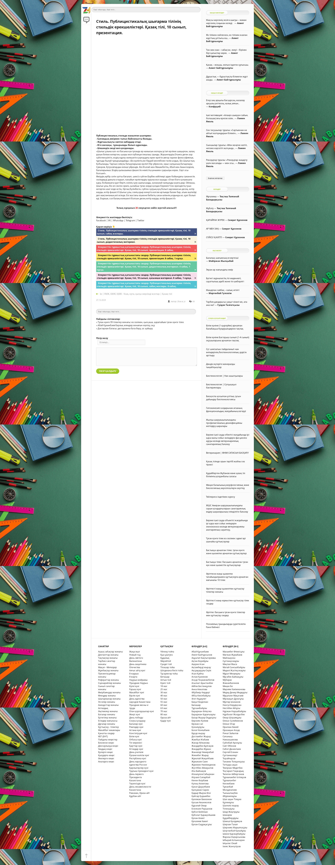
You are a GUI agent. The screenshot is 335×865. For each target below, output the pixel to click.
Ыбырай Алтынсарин (234, 840)
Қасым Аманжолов (201, 802)
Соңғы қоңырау (137, 720)
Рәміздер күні (136, 727)
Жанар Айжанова (201, 742)
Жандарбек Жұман (201, 749)
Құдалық (164, 657)
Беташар (164, 676)
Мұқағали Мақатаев (233, 695)
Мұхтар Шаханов (231, 701)
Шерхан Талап (230, 824)
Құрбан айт (135, 796)
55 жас (163, 701)
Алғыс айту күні (137, 670)
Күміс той (165, 683)
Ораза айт (165, 717)
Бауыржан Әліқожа (201, 711)
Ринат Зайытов (230, 733)
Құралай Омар (199, 805)
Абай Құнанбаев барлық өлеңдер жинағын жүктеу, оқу (126, 325)
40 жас (163, 695)
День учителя (136, 752)
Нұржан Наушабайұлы (234, 711)
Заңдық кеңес (105, 749)
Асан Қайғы (198, 673)
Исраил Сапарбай (201, 777)
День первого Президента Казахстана (136, 777)
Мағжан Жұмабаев (232, 654)
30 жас (163, 692)
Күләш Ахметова (200, 783)
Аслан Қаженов (200, 676)
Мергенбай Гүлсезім (220, 293)
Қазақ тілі (167, 293)
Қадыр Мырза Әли (201, 793)
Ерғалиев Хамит (200, 821)
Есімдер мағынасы (107, 720)
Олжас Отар (229, 723)
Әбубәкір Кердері (201, 692)
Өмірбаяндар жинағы (109, 692)
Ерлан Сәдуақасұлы (202, 824)
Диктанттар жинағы (108, 654)
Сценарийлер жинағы (109, 683)
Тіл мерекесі (135, 742)
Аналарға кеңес (106, 761)
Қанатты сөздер (106, 733)
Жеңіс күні (134, 714)
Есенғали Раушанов (202, 808)
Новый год (134, 654)
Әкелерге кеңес (106, 758)
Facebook (101, 220)
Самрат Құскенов (237, 220)
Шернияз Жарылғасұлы (235, 827)
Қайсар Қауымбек (201, 796)
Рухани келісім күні (139, 755)
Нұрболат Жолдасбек (234, 714)
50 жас (163, 698)
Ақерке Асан (198, 664)
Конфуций (215, 106)
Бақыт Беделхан (200, 701)
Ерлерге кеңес (105, 752)
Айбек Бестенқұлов (201, 686)
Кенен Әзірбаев (200, 780)
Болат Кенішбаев (200, 730)
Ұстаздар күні (136, 749)
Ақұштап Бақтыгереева (204, 657)
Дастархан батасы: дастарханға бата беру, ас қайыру (125, 328)
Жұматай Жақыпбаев (202, 758)
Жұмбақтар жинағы (108, 670)
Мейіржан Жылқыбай (221, 261)
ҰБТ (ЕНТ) (103, 736)
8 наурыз (134, 673)
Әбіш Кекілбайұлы (201, 695)
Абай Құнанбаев (200, 651)
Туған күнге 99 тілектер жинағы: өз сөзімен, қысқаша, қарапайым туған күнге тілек (141, 322)
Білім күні (134, 736)
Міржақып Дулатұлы (233, 698)
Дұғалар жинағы (106, 723)
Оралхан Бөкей (231, 727)
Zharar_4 (181, 301)
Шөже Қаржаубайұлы (234, 833)
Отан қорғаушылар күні (141, 711)
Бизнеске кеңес (106, 742)
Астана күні (135, 730)
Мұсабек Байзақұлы (233, 676)
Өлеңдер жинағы (107, 695)
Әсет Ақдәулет (199, 698)
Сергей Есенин (230, 752)
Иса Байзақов (199, 771)
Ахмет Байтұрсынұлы (221, 67)
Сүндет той (166, 664)
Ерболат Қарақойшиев (203, 815)
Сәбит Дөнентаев (232, 749)
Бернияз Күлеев (200, 720)
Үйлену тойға (167, 651)
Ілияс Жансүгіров (232, 846)
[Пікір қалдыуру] (86, 19)
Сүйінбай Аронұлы (232, 742)
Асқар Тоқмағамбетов (203, 679)
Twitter (140, 220)
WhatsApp (118, 220)
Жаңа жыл (134, 651)
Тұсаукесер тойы (169, 673)
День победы (136, 717)
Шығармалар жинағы (109, 698)
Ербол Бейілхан (200, 811)
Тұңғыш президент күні (141, 771)
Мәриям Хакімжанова (234, 689)
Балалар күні (136, 723)
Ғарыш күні (135, 689)
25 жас (163, 689)
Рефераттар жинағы (108, 679)
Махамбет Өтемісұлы (233, 651)
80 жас (163, 714)
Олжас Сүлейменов (233, 720)
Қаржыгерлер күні (138, 767)
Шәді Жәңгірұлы (231, 811)
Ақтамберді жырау (201, 667)
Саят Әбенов (229, 745)
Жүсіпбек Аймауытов (202, 767)
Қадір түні (165, 720)
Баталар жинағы (106, 714)
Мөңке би (228, 686)
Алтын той (165, 679)
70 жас (163, 711)
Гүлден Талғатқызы (228, 305)
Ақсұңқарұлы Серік (201, 670)
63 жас (163, 708)
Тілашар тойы (167, 667)
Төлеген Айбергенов (233, 774)
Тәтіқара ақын (230, 764)
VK (109, 220)
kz (101, 293)
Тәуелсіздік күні (137, 783)
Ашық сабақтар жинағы (110, 651)
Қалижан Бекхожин (202, 799)
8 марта (133, 676)
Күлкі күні (134, 686)
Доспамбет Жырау (201, 736)
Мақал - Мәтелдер (107, 667)
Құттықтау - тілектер (108, 727)
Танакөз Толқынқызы (234, 761)
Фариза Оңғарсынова (234, 837)
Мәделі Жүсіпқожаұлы (234, 670)
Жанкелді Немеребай (203, 752)
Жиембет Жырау (200, 755)
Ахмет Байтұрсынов (202, 654)
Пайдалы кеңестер (107, 739)
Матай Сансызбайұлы (234, 667)
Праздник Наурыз (138, 683)
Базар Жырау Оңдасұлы (204, 717)
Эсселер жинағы (106, 701)
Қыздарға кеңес (106, 755)
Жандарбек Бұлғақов (202, 745)
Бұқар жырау (198, 733)
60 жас (163, 705)
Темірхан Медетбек (232, 767)
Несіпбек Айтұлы (231, 708)
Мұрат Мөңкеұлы (231, 673)
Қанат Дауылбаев (201, 786)
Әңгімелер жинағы (108, 711)
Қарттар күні (135, 745)
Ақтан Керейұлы (200, 661)
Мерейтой (165, 661)
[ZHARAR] (86, 9)
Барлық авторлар (215, 178)
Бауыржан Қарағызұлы (204, 714)
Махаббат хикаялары (109, 730)
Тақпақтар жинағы (108, 657)
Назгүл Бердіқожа (232, 705)
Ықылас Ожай (230, 843)
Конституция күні (138, 733)
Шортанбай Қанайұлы (234, 830)
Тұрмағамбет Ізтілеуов (234, 777)
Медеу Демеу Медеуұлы (235, 692)
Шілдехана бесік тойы (171, 670)
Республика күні (137, 758)
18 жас (163, 686)
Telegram (130, 220)
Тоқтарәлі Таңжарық (233, 771)
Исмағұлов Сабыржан (203, 774)
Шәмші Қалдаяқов (232, 821)
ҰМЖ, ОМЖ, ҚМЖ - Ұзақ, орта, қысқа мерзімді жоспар (132, 293)
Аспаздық (103, 708)
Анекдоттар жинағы (108, 705)
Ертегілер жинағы (107, 717)
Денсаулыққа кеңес (108, 745)
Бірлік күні (134, 695)
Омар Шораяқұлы (232, 717)
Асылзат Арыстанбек (202, 683)
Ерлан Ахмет (198, 818)
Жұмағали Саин (200, 761)
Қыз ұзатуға (166, 654)
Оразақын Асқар (231, 730)
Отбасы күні (135, 739)
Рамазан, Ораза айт (139, 793)
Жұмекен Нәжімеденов (204, 764)
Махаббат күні (136, 692)
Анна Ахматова (199, 689)
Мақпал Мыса (230, 664)
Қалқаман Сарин (200, 789)
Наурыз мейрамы (138, 679)
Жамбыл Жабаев (200, 739)
